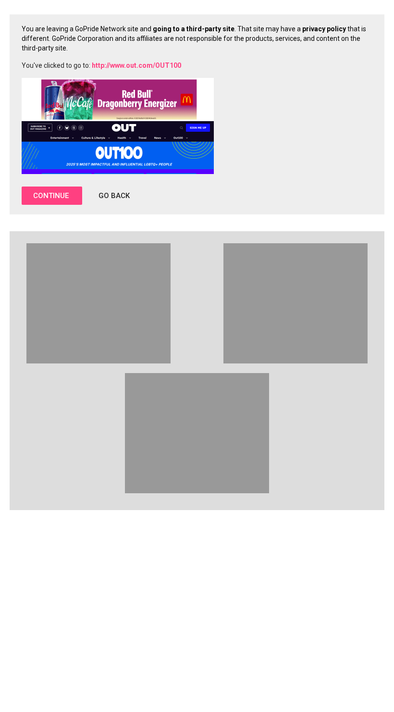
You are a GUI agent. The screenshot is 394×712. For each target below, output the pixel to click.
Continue (51, 195)
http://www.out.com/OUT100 (136, 65)
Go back (114, 195)
